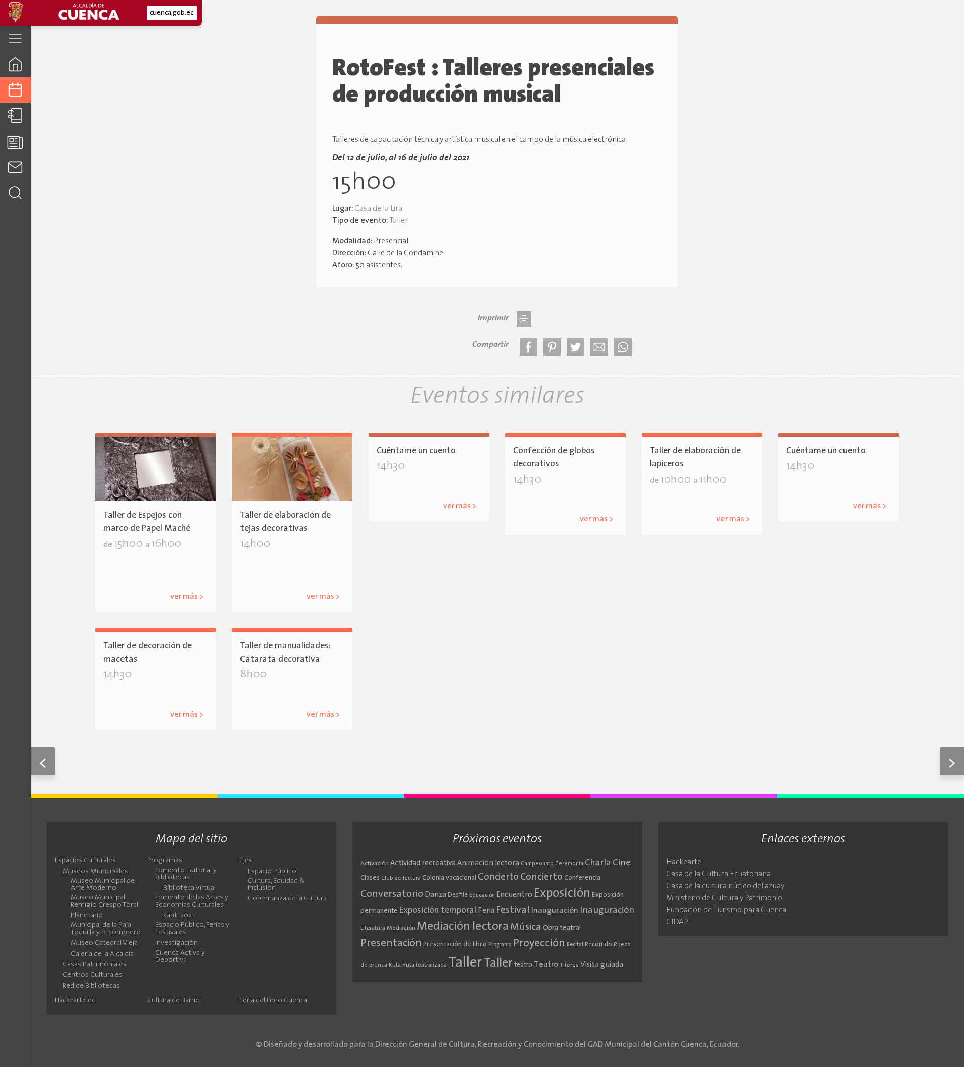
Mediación (401, 928)
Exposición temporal (437, 910)
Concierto (498, 877)
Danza (435, 895)
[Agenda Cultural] (15, 90)
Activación (374, 864)
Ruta (395, 965)
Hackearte (683, 862)
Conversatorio (391, 894)
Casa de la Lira (378, 209)
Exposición (562, 894)
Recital (575, 945)
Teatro (546, 965)
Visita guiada (601, 965)
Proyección (539, 943)
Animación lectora (488, 863)
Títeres (569, 965)
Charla (598, 863)
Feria (486, 911)
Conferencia (582, 878)
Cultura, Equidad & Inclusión (276, 885)
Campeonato (537, 864)
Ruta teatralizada (424, 965)
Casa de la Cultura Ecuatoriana (718, 874)
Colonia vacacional (449, 878)
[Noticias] (15, 141)
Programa (500, 945)
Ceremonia (569, 864)
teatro (523, 965)
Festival (513, 910)
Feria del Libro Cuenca (273, 1000)
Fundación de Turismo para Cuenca (726, 910)
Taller (398, 221)
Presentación (391, 943)
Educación (482, 895)
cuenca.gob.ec (171, 13)
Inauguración (554, 911)
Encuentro (514, 895)
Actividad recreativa (423, 863)
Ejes (245, 860)
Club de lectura (401, 878)
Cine (622, 863)
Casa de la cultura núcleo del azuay (725, 886)
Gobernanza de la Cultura (287, 898)
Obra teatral (562, 928)
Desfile (458, 895)
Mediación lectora (463, 927)
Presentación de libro (455, 944)
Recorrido (598, 944)
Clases (370, 878)
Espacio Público (272, 871)
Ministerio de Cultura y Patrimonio (724, 898)
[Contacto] (15, 167)
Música (525, 927)
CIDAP (677, 922)
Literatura (372, 928)
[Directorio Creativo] (15, 116)
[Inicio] (15, 64)
